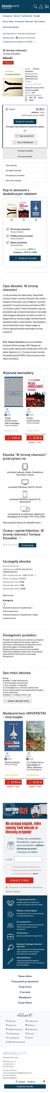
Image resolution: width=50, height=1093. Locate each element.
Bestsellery (40, 21)
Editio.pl (31, 1025)
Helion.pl (11, 1021)
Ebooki (17, 16)
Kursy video (8, 21)
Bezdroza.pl (32, 1029)
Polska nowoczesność (21, 235)
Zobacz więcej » (13, 891)
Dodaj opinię (27, 545)
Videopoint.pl (13, 1033)
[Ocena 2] (29, 84)
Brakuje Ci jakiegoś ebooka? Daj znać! (29, 945)
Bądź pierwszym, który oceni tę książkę (34, 88)
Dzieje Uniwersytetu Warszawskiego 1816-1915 (12, 422)
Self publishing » (24, 957)
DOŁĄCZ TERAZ (19, 880)
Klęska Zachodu (18, 242)
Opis (11, 165)
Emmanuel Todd (16, 245)
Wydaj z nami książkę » (27, 910)
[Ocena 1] (26, 84)
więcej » (35, 874)
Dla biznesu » (23, 933)
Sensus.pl (12, 1025)
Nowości (29, 21)
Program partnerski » (26, 899)
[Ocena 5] (37, 84)
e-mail (9, 859)
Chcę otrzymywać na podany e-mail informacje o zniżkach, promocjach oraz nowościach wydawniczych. (27, 870)
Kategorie (7, 16)
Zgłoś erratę (8, 595)
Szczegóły (13, 170)
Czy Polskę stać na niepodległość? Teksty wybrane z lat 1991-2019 (35, 766)
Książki (37, 16)
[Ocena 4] (34, 84)
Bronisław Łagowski (34, 770)
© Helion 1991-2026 (10, 1057)
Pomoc (37, 522)
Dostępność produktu (15, 175)
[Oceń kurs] (10, 545)
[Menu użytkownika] (41, 6)
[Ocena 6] (40, 84)
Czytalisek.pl (13, 1038)
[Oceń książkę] (35, 84)
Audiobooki (26, 16)
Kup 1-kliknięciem (25, 142)
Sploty (30, 1038)
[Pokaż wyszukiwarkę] (35, 6)
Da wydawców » (24, 922)
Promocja (8, 62)
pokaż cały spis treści (18, 701)
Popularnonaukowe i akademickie (17, 607)
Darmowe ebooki (11, 27)
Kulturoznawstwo (10, 611)
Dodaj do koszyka (25, 121)
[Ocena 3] (32, 84)
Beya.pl (31, 1033)
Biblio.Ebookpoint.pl (16, 1042)
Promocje (19, 21)
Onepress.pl (33, 1021)
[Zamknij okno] (44, 1081)
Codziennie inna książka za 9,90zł (17, 42)
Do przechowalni (25, 156)
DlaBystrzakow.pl (15, 1029)
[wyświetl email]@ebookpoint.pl (20, 1073)
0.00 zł (15, 437)
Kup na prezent (26, 136)
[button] (45, 394)
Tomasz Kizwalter (32, 69)
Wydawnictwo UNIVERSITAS (31, 77)
